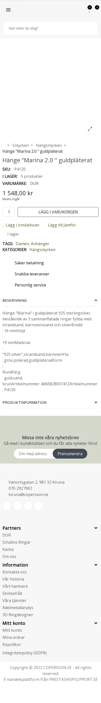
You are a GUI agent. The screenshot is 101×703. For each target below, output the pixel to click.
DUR (34, 183)
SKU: (6, 169)
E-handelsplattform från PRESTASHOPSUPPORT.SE (51, 679)
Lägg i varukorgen (58, 212)
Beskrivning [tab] (14, 300)
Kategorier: (14, 249)
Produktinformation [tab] (24, 402)
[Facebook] (17, 505)
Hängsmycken (42, 249)
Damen (22, 243)
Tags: (7, 243)
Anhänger (40, 243)
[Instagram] (38, 505)
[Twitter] (7, 505)
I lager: (9, 176)
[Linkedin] (28, 505)
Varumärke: (14, 183)
